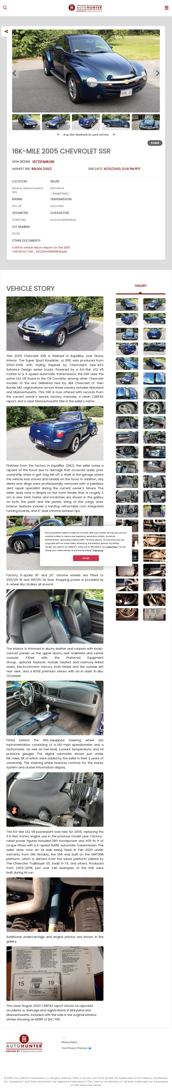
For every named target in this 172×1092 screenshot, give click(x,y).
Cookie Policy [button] (111, 547)
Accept (86, 558)
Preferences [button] (98, 550)
